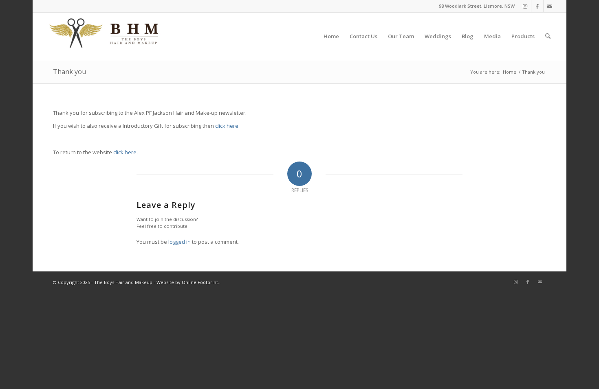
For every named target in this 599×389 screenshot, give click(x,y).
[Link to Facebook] (537, 6)
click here (226, 125)
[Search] (548, 36)
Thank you (69, 71)
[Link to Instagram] (525, 6)
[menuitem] (331, 36)
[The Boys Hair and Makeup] (104, 36)
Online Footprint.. (201, 282)
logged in (179, 241)
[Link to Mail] (550, 6)
